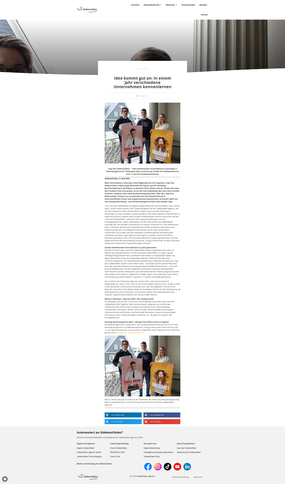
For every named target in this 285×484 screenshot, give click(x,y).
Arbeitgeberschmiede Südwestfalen (158, 452)
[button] (123, 414)
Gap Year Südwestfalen (186, 448)
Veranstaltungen (188, 5)
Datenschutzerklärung (180, 477)
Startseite (135, 5)
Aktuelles (203, 5)
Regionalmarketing (151, 5)
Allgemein (142, 69)
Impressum (197, 477)
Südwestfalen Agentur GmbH (89, 452)
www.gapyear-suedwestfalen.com (130, 332)
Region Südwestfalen (85, 448)
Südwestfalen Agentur (145, 476)
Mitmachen (170, 5)
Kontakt (204, 15)
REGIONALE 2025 (117, 452)
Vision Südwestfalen (118, 448)
